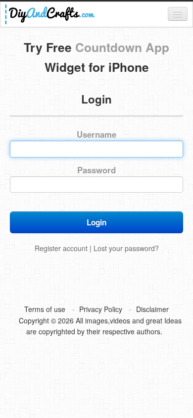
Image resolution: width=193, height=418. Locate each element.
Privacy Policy (100, 309)
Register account (61, 248)
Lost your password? (126, 248)
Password (96, 170)
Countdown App (122, 47)
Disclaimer (152, 309)
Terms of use (44, 309)
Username (96, 134)
